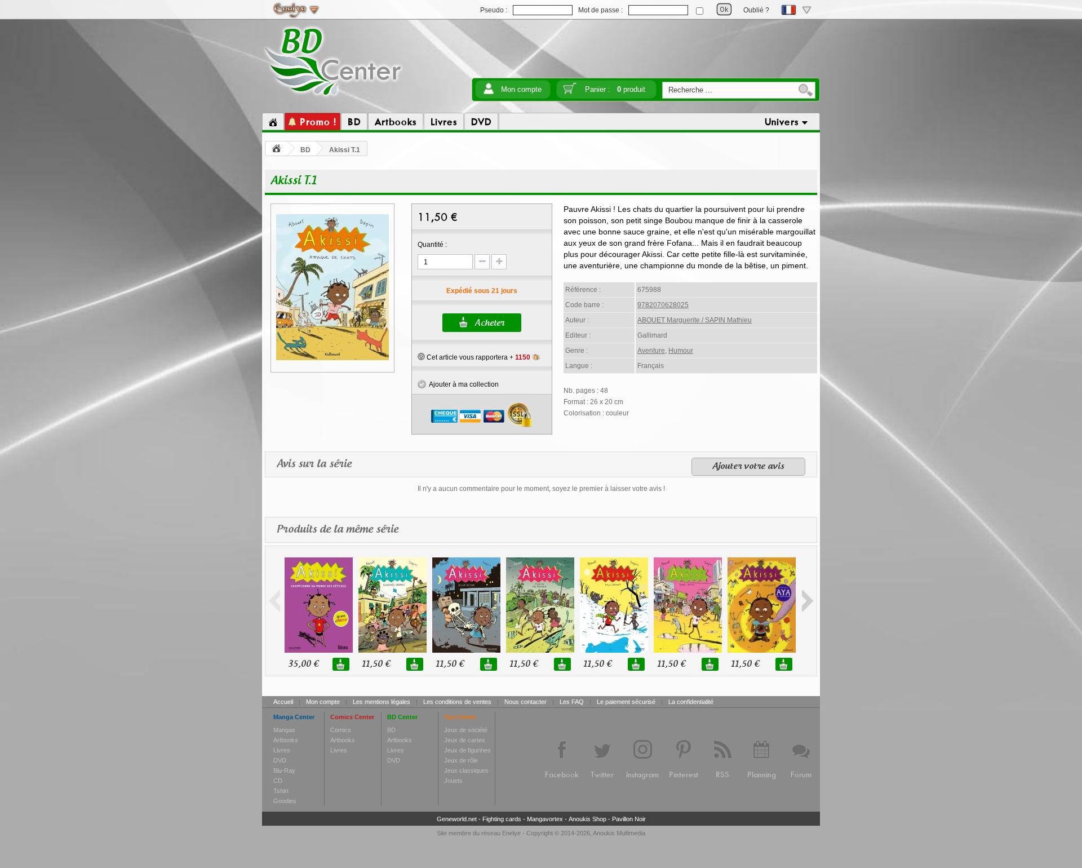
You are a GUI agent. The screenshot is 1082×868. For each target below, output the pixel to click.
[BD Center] (333, 97)
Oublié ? (756, 10)
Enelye (511, 833)
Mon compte (521, 89)
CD (277, 780)
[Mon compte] (489, 92)
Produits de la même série (337, 529)
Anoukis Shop (587, 819)
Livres (281, 750)
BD (305, 150)
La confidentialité (690, 701)
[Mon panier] (570, 92)
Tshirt (281, 790)
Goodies (284, 801)
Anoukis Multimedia (619, 833)
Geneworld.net (457, 819)
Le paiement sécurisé (626, 701)
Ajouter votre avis (748, 467)
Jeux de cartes (464, 740)
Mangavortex (545, 819)
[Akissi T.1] (332, 358)
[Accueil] (273, 122)
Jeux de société (465, 730)
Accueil (283, 701)
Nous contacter (525, 701)
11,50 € (376, 664)
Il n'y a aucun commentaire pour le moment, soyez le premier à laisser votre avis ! (541, 489)
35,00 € (303, 664)
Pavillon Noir (629, 819)
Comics (340, 730)
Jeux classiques (466, 770)
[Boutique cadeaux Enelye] (421, 357)
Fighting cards (501, 819)
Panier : (615, 89)
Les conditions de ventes (457, 701)
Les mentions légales (381, 701)
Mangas (284, 730)
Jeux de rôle (461, 760)
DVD (279, 760)
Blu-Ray (284, 770)
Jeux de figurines (467, 750)
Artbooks (285, 740)
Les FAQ (572, 701)
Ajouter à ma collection (462, 384)
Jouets (453, 780)
